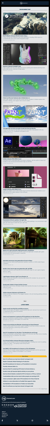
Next (25, 301)
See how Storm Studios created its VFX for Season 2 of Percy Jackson (22, 373)
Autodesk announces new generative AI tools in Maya (17, 260)
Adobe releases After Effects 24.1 (12, 189)
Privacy (4, 416)
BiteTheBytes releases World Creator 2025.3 (15, 35)
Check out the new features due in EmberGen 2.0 (16, 98)
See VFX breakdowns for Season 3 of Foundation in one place (19, 364)
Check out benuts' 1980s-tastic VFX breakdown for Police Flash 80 (21, 378)
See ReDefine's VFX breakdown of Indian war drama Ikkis (18, 383)
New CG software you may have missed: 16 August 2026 (18, 386)
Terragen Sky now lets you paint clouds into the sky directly (19, 128)
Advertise (5, 415)
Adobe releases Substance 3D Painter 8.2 (14, 292)
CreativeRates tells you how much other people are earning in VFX (21, 376)
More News (25, 356)
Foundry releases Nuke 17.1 (10, 366)
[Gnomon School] (8, 405)
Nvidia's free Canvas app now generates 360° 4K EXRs (17, 268)
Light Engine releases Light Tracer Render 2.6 (15, 276)
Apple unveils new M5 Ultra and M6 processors (15, 308)
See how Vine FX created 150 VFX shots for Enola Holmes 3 (19, 369)
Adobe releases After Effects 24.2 (12, 159)
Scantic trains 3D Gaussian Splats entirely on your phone (18, 371)
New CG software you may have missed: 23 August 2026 (18, 359)
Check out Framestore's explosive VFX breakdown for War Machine (21, 316)
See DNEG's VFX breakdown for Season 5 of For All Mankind (19, 348)
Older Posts (44, 388)
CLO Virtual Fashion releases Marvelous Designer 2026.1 (18, 340)
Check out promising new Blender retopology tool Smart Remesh (21, 324)
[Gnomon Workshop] (20, 405)
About (4, 411)
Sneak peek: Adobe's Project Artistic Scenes (15, 284)
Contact (4, 413)
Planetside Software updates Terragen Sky (15, 220)
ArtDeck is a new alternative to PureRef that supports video (19, 381)
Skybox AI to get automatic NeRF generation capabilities (18, 250)
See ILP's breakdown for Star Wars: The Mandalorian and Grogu (20, 332)
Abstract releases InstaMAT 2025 (12, 66)
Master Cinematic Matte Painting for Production (16, 361)
